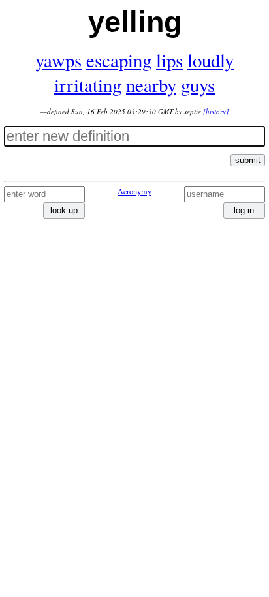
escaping (118, 60)
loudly (210, 60)
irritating (87, 84)
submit (248, 160)
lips (169, 60)
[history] (216, 111)
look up (64, 210)
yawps (58, 60)
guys (198, 84)
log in (244, 210)
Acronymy (134, 191)
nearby (151, 84)
